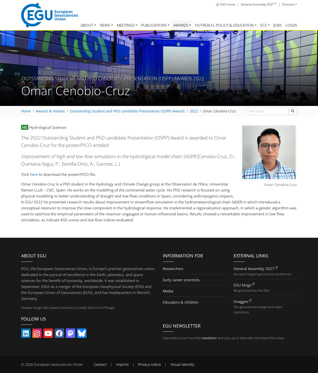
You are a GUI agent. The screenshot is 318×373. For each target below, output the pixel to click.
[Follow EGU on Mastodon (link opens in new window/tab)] (70, 334)
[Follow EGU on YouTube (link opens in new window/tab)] (48, 334)
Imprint (122, 364)
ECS (263, 25)
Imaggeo (241, 301)
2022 (194, 111)
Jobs (277, 25)
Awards (180, 25)
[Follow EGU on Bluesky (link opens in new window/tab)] (81, 334)
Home (26, 111)
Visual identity (182, 364)
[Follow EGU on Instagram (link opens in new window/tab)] (37, 334)
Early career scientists (181, 279)
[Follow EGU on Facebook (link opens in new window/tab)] (59, 334)
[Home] (49, 15)
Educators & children (180, 302)
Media (168, 290)
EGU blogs (242, 284)
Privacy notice (149, 364)
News (105, 25)
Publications (154, 25)
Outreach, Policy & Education (224, 25)
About (87, 25)
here (34, 174)
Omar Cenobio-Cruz (219, 111)
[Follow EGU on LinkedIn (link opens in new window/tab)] (26, 334)
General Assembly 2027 (254, 268)
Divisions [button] (288, 4)
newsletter (209, 338)
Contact (100, 364)
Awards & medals (50, 111)
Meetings (125, 25)
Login (291, 25)
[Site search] (293, 111)
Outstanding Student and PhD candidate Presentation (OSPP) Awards (127, 111)
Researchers (173, 268)
